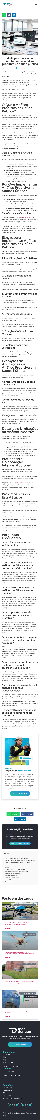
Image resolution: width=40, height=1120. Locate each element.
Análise (5, 1093)
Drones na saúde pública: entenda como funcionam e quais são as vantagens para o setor (19, 953)
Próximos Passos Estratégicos (13, 873)
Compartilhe (8, 879)
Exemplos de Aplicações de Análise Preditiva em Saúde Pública (19, 866)
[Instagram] (10, 1105)
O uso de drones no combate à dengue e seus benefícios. (18, 1011)
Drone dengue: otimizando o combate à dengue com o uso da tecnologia (19, 982)
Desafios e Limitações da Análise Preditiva (16, 869)
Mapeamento (8, 1090)
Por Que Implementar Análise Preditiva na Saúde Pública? (20, 860)
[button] (35, 4)
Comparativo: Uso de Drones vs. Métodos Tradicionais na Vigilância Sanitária (17, 923)
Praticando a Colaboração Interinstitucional (16, 871)
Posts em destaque (10, 881)
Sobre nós (6, 1054)
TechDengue (27, 217)
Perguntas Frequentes (11, 875)
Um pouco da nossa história (12, 877)
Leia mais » (8, 928)
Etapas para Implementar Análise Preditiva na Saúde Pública (18, 863)
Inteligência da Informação (13, 1098)
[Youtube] (29, 1105)
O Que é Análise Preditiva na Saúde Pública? (16, 858)
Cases (5, 1057)
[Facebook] (23, 1105)
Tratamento (7, 1095)
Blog (4, 1060)
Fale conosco (8, 1063)
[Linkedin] (16, 1105)
